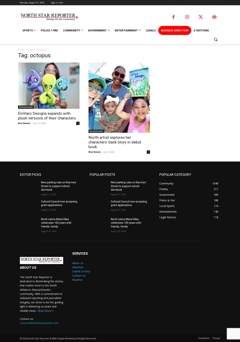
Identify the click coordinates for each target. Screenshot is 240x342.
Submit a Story (81, 271)
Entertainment (26, 107)
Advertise (77, 267)
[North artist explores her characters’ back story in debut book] (119, 98)
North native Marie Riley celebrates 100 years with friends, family (56, 223)
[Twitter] (201, 17)
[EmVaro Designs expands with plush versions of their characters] (49, 86)
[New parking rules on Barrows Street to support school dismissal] (29, 187)
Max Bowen (24, 123)
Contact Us (79, 275)
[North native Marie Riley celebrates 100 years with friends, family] (29, 223)
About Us (77, 263)
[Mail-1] (214, 17)
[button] (215, 39)
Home (21, 49)
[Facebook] (173, 17)
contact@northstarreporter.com (39, 323)
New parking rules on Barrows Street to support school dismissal (58, 186)
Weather (77, 280)
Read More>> (46, 311)
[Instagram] (187, 17)
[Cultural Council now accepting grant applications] (29, 206)
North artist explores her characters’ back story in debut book (114, 142)
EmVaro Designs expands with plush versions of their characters (47, 115)
